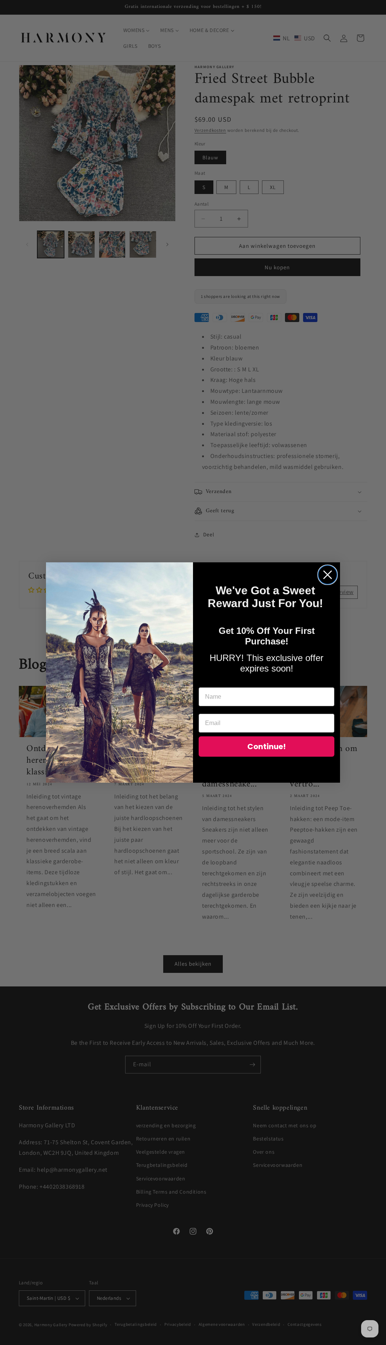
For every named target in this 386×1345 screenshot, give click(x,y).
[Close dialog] (327, 574)
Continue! (266, 746)
